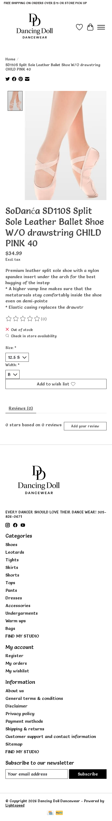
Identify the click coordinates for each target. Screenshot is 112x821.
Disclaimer (16, 706)
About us (14, 690)
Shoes (11, 544)
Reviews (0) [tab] (21, 408)
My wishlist (17, 670)
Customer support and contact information (50, 736)
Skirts (11, 567)
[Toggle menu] (101, 27)
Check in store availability (34, 336)
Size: (10, 347)
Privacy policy (20, 713)
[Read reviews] (23, 318)
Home (10, 59)
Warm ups (15, 620)
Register (14, 655)
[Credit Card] (50, 813)
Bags (10, 628)
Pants (11, 590)
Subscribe (88, 774)
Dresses (13, 598)
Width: (12, 365)
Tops (10, 582)
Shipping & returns (24, 728)
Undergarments (21, 613)
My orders (16, 663)
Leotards (14, 552)
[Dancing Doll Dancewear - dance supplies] (34, 27)
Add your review (85, 426)
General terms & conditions (34, 698)
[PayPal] (59, 813)
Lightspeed (14, 805)
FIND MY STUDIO (22, 636)
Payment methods (24, 721)
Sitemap (13, 744)
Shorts (12, 575)
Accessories (17, 605)
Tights (12, 559)
